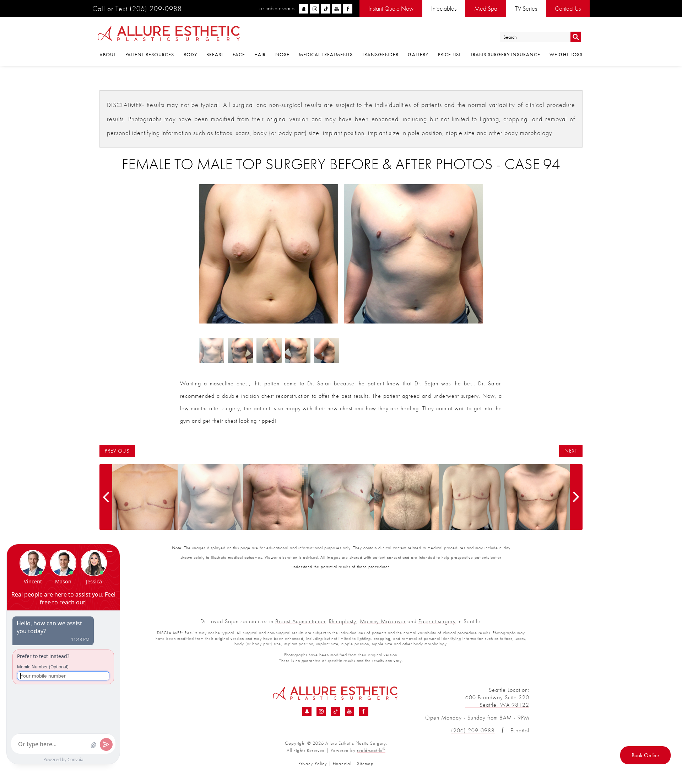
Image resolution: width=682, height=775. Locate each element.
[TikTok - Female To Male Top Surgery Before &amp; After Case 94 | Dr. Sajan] (335, 711)
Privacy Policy (312, 763)
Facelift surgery (437, 621)
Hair (260, 54)
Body (190, 54)
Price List (449, 54)
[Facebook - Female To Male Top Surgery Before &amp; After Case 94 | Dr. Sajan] (363, 711)
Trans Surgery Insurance (505, 54)
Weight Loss (566, 54)
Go (575, 37)
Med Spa (485, 8)
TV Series (526, 8)
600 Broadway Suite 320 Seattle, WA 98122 (497, 701)
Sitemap (365, 763)
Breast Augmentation (300, 621)
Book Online (645, 755)
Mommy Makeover (383, 621)
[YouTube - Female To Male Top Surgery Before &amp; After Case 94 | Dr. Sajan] (349, 711)
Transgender (380, 54)
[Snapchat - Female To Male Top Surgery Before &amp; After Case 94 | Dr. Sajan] (307, 711)
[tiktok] (325, 9)
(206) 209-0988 (156, 8)
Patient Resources (149, 54)
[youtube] (336, 9)
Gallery (418, 54)
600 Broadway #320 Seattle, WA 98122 (180, 701)
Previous (117, 451)
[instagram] (314, 9)
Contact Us (568, 8)
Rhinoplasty (342, 621)
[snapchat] (303, 9)
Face (239, 54)
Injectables (443, 8)
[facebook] (347, 9)
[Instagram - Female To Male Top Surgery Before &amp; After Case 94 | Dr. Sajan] (321, 711)
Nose (282, 54)
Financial (342, 763)
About (107, 54)
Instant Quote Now (390, 8)
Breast (214, 54)
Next (570, 451)
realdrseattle (371, 750)
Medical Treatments (326, 54)
